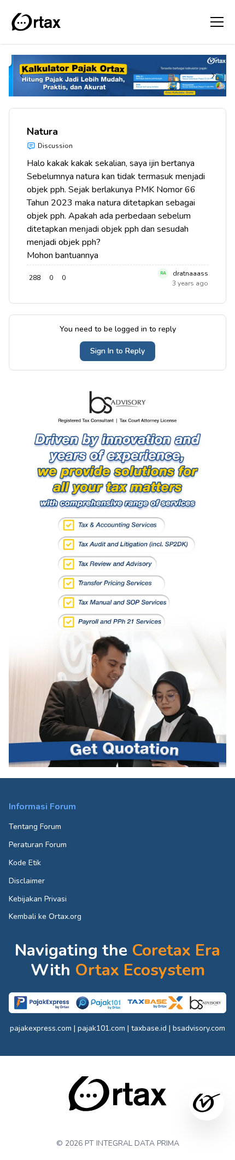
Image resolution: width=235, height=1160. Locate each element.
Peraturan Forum (38, 844)
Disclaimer (27, 881)
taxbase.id (149, 1028)
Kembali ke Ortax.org (45, 916)
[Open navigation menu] (217, 22)
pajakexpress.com (41, 1028)
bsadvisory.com (199, 1028)
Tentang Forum (35, 826)
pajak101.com (101, 1028)
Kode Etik (25, 863)
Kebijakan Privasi (38, 899)
